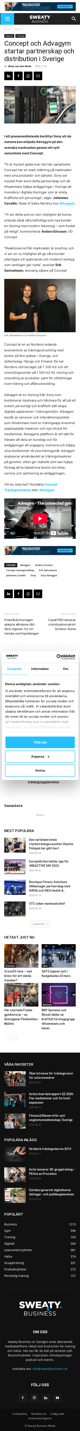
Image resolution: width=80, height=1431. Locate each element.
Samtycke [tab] (14, 669)
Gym (45, 965)
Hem (7, 29)
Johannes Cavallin (16, 575)
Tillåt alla (40, 742)
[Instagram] (34, 1397)
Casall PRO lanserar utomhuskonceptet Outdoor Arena (62, 624)
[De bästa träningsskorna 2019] (15, 1154)
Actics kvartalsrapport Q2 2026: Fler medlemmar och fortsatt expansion (51, 1098)
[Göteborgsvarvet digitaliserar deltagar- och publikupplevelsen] (15, 1195)
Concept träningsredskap (20, 570)
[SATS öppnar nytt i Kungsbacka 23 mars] (59, 956)
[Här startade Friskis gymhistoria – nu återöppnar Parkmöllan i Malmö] (21, 995)
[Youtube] (57, 1398)
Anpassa (37, 756)
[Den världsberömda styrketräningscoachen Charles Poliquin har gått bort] (15, 845)
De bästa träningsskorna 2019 (50, 1149)
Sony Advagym (49, 575)
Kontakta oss (39, 1414)
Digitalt (18, 29)
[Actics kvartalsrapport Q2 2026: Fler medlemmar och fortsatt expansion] (15, 1099)
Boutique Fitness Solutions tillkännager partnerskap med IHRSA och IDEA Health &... (49, 886)
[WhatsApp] (28, 76)
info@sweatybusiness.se (49, 1369)
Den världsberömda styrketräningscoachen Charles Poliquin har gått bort (51, 844)
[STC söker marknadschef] (15, 908)
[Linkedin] (8, 76)
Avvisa (40, 770)
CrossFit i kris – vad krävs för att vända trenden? (18, 976)
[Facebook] (18, 76)
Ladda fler (39, 924)
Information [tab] (40, 669)
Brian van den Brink (19, 66)
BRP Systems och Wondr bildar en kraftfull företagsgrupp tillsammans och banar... (58, 1019)
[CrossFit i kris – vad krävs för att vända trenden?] (21, 956)
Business (10, 965)
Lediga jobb (57, 1414)
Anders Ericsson (44, 565)
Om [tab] (65, 669)
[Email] (38, 76)
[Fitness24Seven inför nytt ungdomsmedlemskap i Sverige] (15, 1121)
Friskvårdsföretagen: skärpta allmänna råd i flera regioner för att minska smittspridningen (21, 626)
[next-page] (13, 793)
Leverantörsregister (40, 1418)
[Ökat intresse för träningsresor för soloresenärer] (15, 1078)
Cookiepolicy (19, 1414)
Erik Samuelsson (48, 570)
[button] (7, 19)
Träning (20, 35)
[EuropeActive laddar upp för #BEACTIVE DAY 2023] (15, 866)
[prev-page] (7, 793)
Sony (33, 575)
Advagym (67, 203)
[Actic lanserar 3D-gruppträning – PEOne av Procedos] (15, 1174)
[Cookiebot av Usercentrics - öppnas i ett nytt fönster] (57, 657)
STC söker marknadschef (47, 903)
